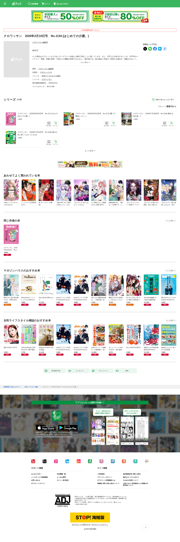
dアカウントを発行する (81, 524)
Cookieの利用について (130, 480)
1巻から (161, 106)
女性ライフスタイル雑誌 (51, 76)
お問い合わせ (35, 480)
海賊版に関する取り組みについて (108, 483)
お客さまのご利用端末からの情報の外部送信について (135, 484)
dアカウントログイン (38, 483)
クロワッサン (47, 79)
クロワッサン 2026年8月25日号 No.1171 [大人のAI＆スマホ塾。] (38, 115)
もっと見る (170, 221)
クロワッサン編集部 (40, 42)
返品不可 (35, 50)
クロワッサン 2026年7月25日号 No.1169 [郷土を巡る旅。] (153, 115)
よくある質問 (61, 477)
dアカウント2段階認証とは (106, 480)
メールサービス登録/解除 (39, 477)
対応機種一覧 (61, 474)
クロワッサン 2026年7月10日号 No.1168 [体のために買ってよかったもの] (38, 133)
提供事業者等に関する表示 (132, 474)
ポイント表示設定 (63, 480)
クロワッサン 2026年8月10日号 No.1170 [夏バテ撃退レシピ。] (95, 115)
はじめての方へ (36, 474)
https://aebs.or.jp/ (81, 504)
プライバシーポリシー (104, 477)
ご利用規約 (101, 474)
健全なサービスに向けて (131, 477)
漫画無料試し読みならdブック (12, 387)
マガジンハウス (46, 72)
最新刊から (171, 106)
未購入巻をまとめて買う (164, 100)
